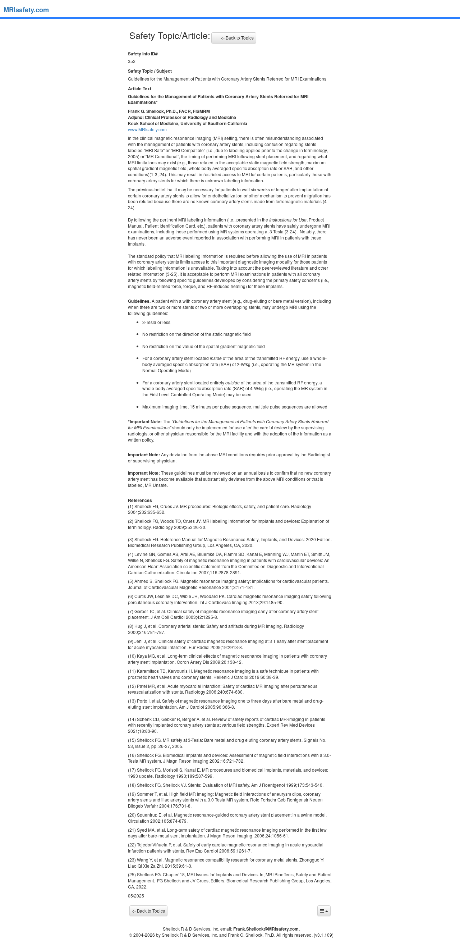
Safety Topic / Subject (150, 71)
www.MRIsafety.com (147, 129)
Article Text (139, 89)
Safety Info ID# (143, 54)
